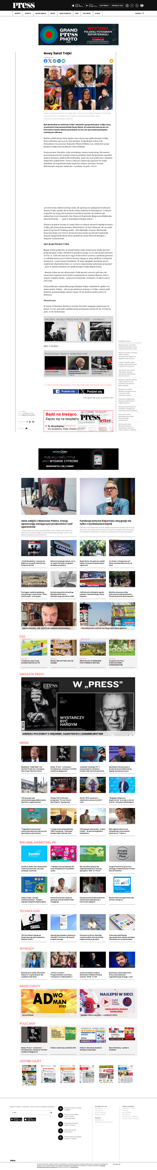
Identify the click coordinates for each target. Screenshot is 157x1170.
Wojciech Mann (94, 385)
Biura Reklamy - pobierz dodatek (119, 1049)
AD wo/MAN (126, 1112)
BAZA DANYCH (65, 13)
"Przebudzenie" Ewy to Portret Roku (100, 372)
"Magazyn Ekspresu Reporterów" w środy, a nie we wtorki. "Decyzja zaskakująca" (121, 800)
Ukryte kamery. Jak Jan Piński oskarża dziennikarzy (46, 628)
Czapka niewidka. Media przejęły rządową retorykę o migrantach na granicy (128, 364)
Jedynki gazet (30, 1061)
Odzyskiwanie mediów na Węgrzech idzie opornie (103, 628)
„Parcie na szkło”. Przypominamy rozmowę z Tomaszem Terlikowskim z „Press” (61, 976)
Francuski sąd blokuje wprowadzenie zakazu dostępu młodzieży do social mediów (122, 937)
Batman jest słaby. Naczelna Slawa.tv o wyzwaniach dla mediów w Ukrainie (33, 975)
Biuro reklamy (100, 1112)
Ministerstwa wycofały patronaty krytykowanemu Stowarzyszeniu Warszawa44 (121, 594)
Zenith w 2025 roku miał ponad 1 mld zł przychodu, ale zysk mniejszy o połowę (34, 869)
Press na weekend (106, 385)
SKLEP (52, 13)
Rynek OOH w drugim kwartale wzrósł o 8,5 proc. (121, 899)
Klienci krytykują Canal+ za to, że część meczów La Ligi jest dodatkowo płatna (63, 563)
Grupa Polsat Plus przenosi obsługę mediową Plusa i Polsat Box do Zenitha (122, 869)
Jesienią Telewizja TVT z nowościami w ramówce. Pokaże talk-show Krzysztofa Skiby (92, 770)
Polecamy (27, 1023)
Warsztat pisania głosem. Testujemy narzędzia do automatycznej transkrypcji (128, 409)
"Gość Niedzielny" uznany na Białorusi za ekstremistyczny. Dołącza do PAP (33, 563)
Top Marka (126, 1114)
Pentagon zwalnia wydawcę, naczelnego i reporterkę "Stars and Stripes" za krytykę (34, 594)
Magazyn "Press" (129, 1108)
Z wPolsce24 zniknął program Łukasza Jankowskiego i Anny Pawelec (92, 594)
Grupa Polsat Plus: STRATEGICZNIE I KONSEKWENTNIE (116, 663)
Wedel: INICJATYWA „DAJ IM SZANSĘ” (62, 662)
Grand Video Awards (130, 1118)
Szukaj (138, 13)
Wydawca (99, 1110)
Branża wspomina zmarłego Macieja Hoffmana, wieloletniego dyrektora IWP (62, 594)
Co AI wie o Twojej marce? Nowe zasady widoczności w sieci (120, 563)
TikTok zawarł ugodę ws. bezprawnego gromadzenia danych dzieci (32, 937)
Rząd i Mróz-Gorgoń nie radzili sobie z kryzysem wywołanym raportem (92, 563)
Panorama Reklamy (130, 1116)
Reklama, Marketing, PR (38, 842)
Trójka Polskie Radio (53, 385)
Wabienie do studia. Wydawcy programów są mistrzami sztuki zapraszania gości (127, 392)
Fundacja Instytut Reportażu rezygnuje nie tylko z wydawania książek (105, 522)
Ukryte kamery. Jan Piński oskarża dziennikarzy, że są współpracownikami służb (128, 347)
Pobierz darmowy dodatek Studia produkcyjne (91, 1049)
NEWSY (18, 13)
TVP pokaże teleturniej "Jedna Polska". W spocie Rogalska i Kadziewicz (92, 831)
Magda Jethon (85, 385)
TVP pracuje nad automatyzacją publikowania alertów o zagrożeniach (33, 800)
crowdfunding (75, 385)
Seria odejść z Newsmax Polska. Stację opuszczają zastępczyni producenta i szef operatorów (47, 524)
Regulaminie (74, 1167)
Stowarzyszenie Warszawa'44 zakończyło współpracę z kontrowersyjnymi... (92, 900)
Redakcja (98, 1108)
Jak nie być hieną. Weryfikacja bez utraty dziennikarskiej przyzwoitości (126, 417)
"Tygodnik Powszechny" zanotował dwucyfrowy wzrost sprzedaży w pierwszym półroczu (34, 832)
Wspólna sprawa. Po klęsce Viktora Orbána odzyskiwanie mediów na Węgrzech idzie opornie (128, 355)
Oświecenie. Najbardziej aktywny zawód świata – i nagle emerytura (127, 401)
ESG (77, 13)
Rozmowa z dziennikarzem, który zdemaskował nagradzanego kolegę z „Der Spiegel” (121, 976)
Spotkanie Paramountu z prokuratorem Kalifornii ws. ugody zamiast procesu (120, 769)
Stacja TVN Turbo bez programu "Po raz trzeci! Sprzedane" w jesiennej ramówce (61, 801)
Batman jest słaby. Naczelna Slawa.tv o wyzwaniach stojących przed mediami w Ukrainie (127, 427)
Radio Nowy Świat (65, 385)
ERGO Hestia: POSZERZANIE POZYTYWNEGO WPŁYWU (90, 662)
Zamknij (116, 1164)
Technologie (30, 911)
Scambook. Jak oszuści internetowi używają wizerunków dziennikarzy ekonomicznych (127, 373)
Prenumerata (100, 1114)
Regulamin (99, 1120)
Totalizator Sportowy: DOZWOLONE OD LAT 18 (30, 662)
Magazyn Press (32, 674)
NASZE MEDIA (40, 13)
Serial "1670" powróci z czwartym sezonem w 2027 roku (91, 800)
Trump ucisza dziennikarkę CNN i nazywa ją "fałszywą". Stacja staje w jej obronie (62, 831)
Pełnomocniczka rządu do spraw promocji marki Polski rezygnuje (62, 900)
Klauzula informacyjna (104, 1122)
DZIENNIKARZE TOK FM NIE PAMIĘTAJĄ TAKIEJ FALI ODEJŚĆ (57, 734)
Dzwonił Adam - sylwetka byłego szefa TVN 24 (77, 373)
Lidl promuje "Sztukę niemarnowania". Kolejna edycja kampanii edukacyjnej (33, 900)
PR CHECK (87, 13)
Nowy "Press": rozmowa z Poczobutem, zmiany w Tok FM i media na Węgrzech (63, 769)
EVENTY (28, 13)
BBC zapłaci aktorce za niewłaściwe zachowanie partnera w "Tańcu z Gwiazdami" (119, 832)
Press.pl (125, 1110)
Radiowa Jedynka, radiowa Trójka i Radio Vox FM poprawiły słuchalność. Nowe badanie (128, 382)
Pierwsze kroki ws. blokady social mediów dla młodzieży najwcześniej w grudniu (91, 937)
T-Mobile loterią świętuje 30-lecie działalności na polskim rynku (63, 869)
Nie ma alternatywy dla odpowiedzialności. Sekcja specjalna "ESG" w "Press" (91, 869)
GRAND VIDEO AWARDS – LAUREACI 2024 (99, 1015)
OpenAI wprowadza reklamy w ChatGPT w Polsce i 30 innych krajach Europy (63, 937)
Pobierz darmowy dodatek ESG (63, 1048)
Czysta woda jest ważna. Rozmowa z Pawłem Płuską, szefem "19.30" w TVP (91, 975)
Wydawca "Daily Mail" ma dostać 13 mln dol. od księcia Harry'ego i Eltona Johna (32, 769)
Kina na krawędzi (52, 371)
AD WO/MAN (27, 1015)
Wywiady (27, 948)
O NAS (97, 13)
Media (24, 743)
